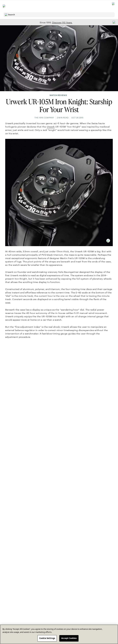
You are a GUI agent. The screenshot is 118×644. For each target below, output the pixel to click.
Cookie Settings (47, 638)
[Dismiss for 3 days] (113, 22)
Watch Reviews (58, 95)
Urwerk (51, 127)
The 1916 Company (44, 118)
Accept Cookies (69, 638)
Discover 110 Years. (62, 22)
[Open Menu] (4, 6)
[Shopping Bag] (113, 6)
